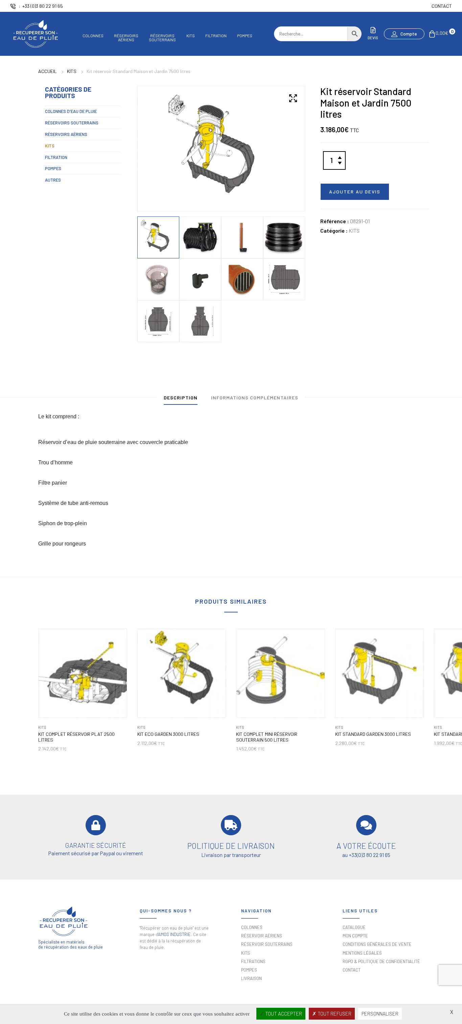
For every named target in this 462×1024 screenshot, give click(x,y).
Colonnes (93, 35)
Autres (53, 180)
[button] (404, 33)
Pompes (244, 35)
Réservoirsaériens (126, 37)
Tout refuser (334, 1013)
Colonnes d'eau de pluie (71, 111)
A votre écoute (366, 846)
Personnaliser (380, 1013)
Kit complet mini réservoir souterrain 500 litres (266, 737)
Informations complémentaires (254, 397)
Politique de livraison (231, 846)
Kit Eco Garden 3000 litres (168, 734)
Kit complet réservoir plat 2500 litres (76, 737)
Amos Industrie (174, 934)
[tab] (180, 399)
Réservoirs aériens (66, 134)
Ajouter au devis (354, 191)
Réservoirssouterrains (162, 37)
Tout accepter (283, 1013)
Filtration (216, 35)
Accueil (47, 71)
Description (181, 397)
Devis (373, 38)
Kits (190, 35)
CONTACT (442, 6)
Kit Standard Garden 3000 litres (373, 734)
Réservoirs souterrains (71, 122)
